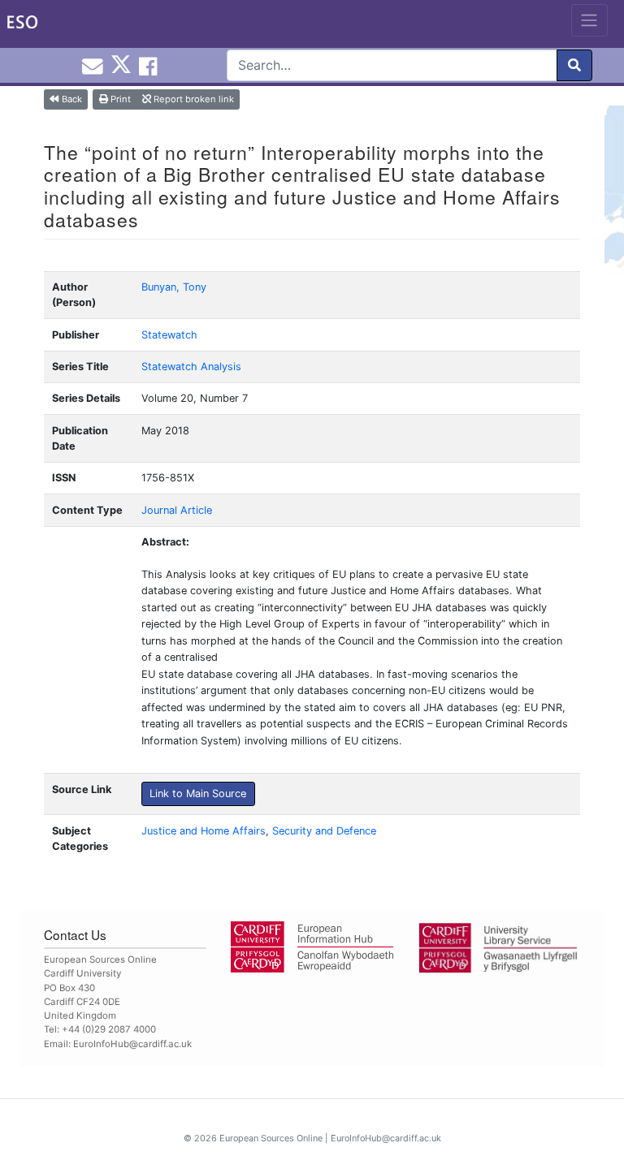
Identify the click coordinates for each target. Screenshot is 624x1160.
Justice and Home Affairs (203, 831)
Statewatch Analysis (191, 366)
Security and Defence (324, 831)
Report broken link (192, 99)
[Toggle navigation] (589, 20)
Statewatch (169, 335)
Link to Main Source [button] (198, 793)
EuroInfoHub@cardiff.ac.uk (132, 1044)
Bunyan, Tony (173, 287)
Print (119, 99)
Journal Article (176, 510)
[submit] (574, 65)
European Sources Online (271, 1138)
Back (70, 99)
